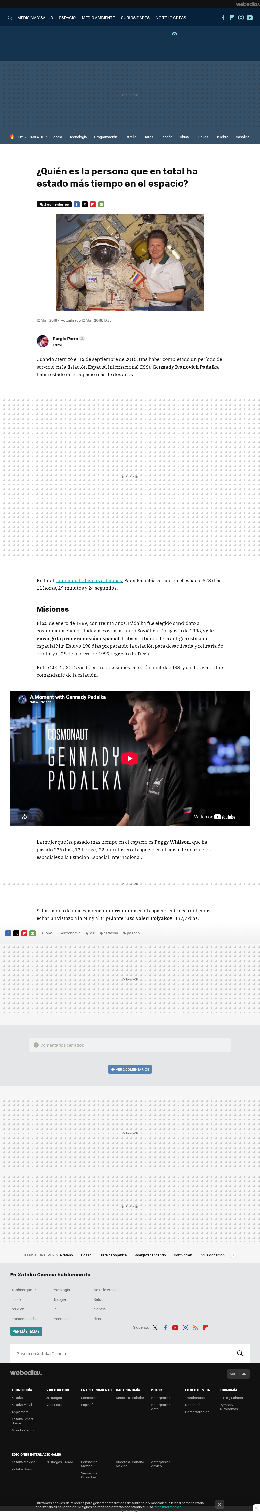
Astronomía (70, 932)
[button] (68, 338)
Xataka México (23, 1461)
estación (111, 932)
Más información (168, 1506)
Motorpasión (160, 1397)
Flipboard (232, 17)
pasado (133, 932)
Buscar (240, 1353)
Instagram (241, 17)
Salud (99, 1299)
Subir (235, 1373)
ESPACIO (67, 17)
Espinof (87, 1404)
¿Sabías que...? (24, 1289)
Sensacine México (89, 1463)
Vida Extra (54, 1404)
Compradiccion (197, 1411)
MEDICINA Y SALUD (35, 17)
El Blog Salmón (231, 1397)
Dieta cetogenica (114, 1254)
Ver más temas (26, 1331)
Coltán (86, 1254)
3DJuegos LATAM (59, 1461)
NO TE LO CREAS (171, 17)
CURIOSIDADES (135, 17)
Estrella (130, 136)
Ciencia (56, 136)
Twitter (85, 204)
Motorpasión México (160, 1463)
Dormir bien (183, 1254)
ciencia (100, 1308)
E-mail (101, 204)
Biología (59, 1299)
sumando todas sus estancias (89, 580)
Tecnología (78, 136)
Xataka (17, 1397)
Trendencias (195, 1397)
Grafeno (67, 1254)
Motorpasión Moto (160, 1406)
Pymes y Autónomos (229, 1406)
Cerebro (222, 136)
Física (16, 1299)
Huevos (202, 136)
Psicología (61, 1289)
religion (18, 1308)
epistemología (24, 1318)
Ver (132, 1069)
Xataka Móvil (22, 1404)
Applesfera (20, 1411)
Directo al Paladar (130, 1397)
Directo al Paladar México (130, 1463)
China (184, 136)
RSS (195, 1327)
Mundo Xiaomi (23, 1430)
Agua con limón (212, 1254)
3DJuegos (54, 1397)
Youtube (250, 17)
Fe (55, 1308)
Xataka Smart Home (22, 1420)
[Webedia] (248, 4)
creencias (61, 1318)
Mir (92, 932)
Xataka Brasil (22, 1468)
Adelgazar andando (151, 1254)
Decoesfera (194, 1404)
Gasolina (243, 136)
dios (97, 1318)
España (166, 136)
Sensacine (89, 1397)
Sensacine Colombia (89, 1475)
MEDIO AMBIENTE (98, 17)
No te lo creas (105, 1289)
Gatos (148, 136)
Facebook (223, 17)
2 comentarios (56, 204)
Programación (105, 136)
